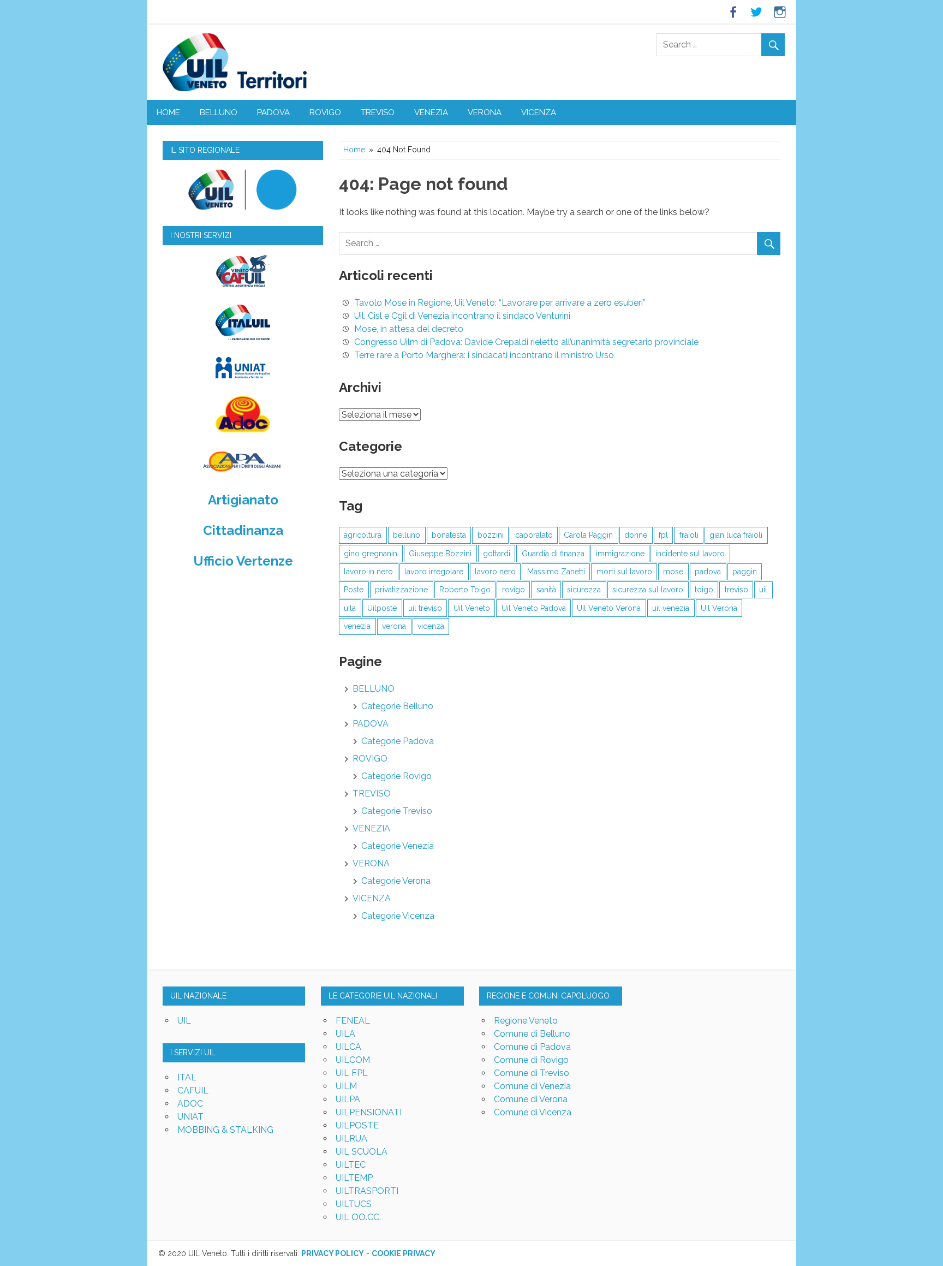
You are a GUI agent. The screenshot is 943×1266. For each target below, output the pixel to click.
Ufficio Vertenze (243, 561)
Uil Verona (719, 608)
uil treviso (425, 608)
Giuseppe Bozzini (440, 553)
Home (168, 112)
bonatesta (449, 535)
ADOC (190, 1103)
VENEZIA (431, 112)
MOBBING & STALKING (225, 1130)
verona (394, 626)
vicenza (430, 626)
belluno (406, 535)
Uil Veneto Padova (534, 608)
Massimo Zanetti (556, 571)
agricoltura (362, 535)
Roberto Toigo (465, 589)
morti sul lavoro (624, 571)
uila (350, 608)
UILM (346, 1086)
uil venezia (670, 608)
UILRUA (351, 1138)
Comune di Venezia (532, 1086)
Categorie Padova (397, 741)
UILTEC (351, 1165)
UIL (184, 1020)
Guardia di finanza (553, 553)
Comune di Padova (532, 1047)
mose (673, 571)
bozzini (491, 535)
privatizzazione (401, 589)
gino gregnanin (370, 553)
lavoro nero (495, 571)
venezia (357, 626)
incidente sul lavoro (690, 553)
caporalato (534, 535)
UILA (345, 1034)
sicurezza (584, 589)
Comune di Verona (531, 1099)
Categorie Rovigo (396, 776)
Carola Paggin (588, 535)
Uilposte (382, 608)
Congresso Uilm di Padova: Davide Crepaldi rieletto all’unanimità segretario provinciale (526, 342)
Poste (353, 589)
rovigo (513, 589)
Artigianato (243, 500)
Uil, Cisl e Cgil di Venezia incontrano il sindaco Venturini (462, 316)
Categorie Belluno (397, 706)
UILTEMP (354, 1178)
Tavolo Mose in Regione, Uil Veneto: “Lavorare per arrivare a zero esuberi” (500, 303)
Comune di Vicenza (532, 1112)
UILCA (348, 1047)
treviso (736, 589)
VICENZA (538, 112)
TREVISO (378, 112)
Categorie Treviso (396, 811)
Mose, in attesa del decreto (408, 329)
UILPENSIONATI (369, 1112)
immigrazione (620, 553)
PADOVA (273, 112)
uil (763, 589)
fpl (663, 535)
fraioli (689, 535)
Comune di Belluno (532, 1034)
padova (708, 571)
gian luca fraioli (735, 535)
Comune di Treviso (531, 1073)
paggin (744, 571)
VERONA (485, 112)
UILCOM (353, 1060)
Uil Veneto (471, 608)
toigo (704, 589)
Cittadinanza (243, 530)
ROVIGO (325, 112)
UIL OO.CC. (358, 1217)
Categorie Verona (396, 881)
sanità (546, 589)
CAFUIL (192, 1090)
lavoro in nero (368, 571)
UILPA (348, 1099)
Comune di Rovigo (531, 1060)
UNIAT (190, 1117)
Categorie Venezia (397, 846)
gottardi (496, 553)
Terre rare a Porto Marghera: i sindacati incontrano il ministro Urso (484, 355)
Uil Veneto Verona (609, 608)
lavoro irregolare (433, 571)
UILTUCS (354, 1204)
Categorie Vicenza (397, 916)
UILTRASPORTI (367, 1191)
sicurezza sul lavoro (647, 589)
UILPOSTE (357, 1125)
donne (635, 535)
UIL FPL (352, 1073)
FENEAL (353, 1020)
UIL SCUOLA (361, 1151)
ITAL (186, 1077)
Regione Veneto (526, 1020)
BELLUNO (218, 112)
